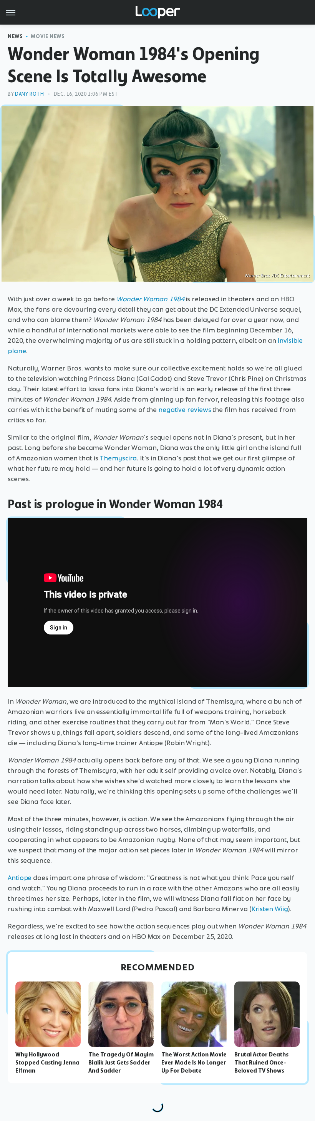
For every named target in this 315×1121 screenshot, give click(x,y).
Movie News (48, 36)
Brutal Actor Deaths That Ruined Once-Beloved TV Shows (261, 1062)
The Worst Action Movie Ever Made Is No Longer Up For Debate (194, 1062)
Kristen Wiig (269, 908)
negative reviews (184, 409)
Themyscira (118, 458)
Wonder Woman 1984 (150, 299)
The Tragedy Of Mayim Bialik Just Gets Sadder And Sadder (121, 1062)
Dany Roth (29, 94)
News (15, 36)
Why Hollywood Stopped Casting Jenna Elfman (47, 1062)
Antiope (20, 877)
